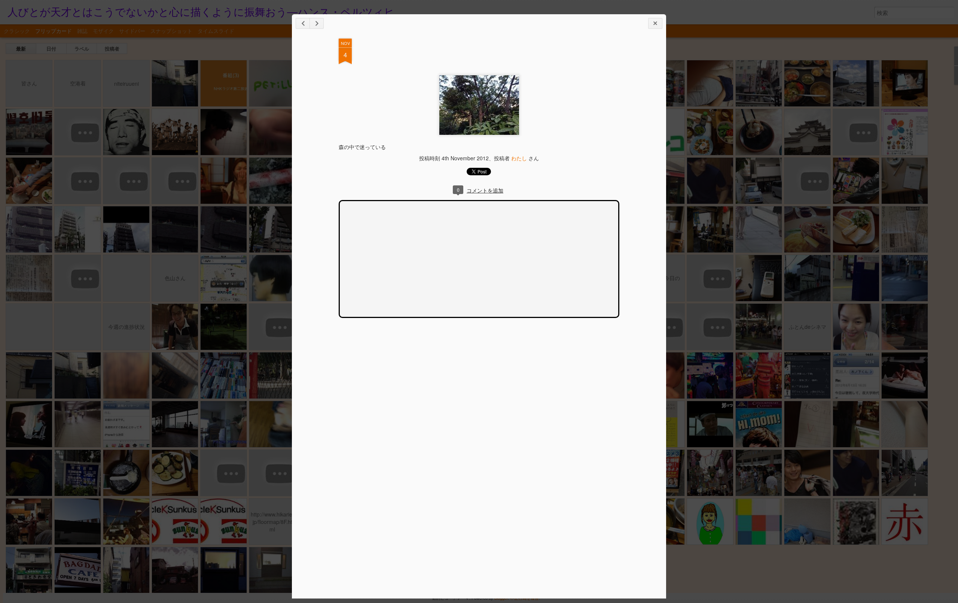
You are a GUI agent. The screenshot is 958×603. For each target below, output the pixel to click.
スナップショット (171, 30)
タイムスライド (216, 30)
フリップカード (53, 30)
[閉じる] (655, 23)
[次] (303, 23)
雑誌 (82, 30)
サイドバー (132, 30)
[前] (316, 23)
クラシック (17, 30)
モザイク (103, 30)
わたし (519, 158)
